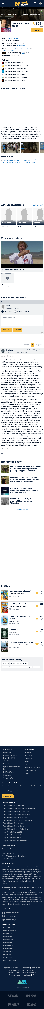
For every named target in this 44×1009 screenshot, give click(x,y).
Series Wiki (30, 970)
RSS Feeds (27, 975)
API (34, 975)
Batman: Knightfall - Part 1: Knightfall (10, 757)
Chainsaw (10, 350)
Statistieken (35, 15)
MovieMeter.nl (8, 940)
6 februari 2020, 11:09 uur (35, 350)
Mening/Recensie (23, 311)
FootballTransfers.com (11, 928)
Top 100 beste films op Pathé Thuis (15, 829)
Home (4, 8)
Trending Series (29, 749)
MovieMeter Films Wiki (16, 970)
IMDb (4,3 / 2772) (30, 160)
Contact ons (17, 968)
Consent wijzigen (15, 975)
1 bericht (4, 302)
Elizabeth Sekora (8, 50)
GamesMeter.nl (8, 948)
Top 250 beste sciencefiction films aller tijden (19, 808)
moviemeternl (10, 916)
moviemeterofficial (12, 913)
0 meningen (15, 302)
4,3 (25, 53)
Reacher (28, 753)
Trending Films (7, 749)
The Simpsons (30, 770)
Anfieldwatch (8, 957)
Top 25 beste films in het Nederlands (16, 841)
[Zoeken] (35, 3)
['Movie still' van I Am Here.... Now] (10, 147)
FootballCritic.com (9, 931)
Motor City (7, 753)
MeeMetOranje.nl (9, 960)
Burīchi (27, 761)
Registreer (6, 968)
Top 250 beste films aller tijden (14, 805)
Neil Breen (21, 46)
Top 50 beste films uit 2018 (13, 835)
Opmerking (8, 311)
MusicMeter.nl (8, 942)
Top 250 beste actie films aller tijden (16, 817)
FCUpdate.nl (7, 934)
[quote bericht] (41, 454)
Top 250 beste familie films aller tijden (16, 814)
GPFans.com (7, 937)
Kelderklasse (7, 954)
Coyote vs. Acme (9, 778)
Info (3, 15)
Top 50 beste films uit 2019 (13, 838)
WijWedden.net (8, 951)
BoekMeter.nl (8, 945)
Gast (8, 306)
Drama (9, 38)
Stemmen (24, 15)
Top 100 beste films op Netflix (13, 823)
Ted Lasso (29, 758)
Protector (6, 764)
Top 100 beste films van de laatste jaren (17, 820)
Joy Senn (26, 48)
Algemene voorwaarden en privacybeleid (21, 972)
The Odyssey (8, 761)
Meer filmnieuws (22, 509)
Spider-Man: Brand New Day (11, 768)
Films (10, 8)
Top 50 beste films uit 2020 (13, 832)
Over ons (26, 968)
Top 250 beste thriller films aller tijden (16, 811)
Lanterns (28, 755)
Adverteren (36, 968)
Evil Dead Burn (8, 772)
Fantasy (16, 38)
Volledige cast (38, 205)
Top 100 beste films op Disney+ (14, 826)
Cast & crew (12, 15)
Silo (26, 764)
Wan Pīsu (28, 773)
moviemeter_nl (10, 920)
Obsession (7, 775)
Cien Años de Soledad (33, 767)
